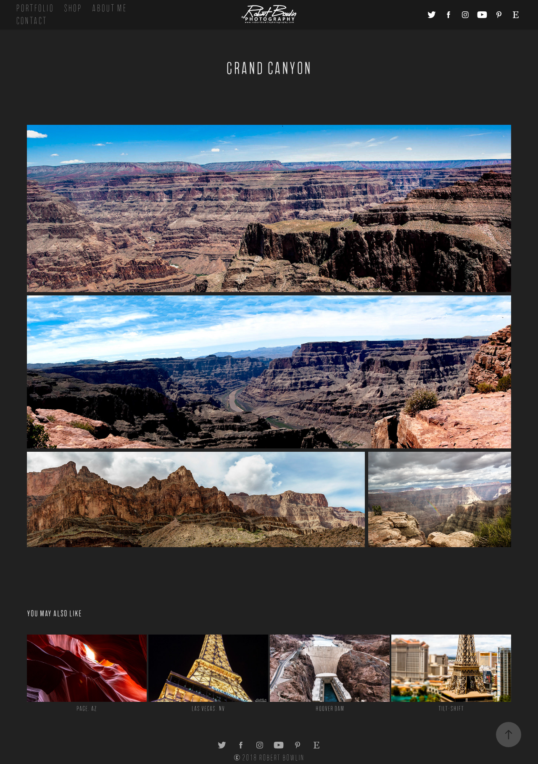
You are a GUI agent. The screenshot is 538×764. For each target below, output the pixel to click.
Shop (73, 8)
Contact (31, 20)
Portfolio (35, 8)
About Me (109, 8)
